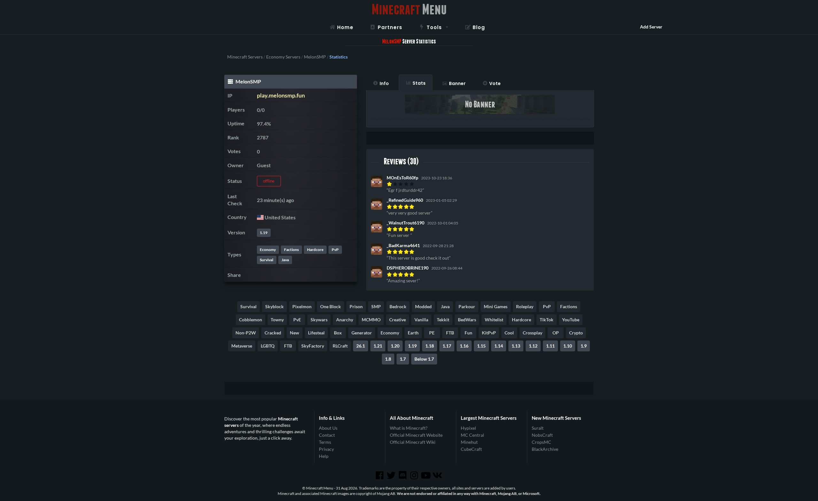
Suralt (538, 428)
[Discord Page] (403, 475)
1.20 (395, 345)
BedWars (467, 319)
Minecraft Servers (245, 57)
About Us (328, 428)
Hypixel (468, 428)
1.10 (567, 345)
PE (432, 332)
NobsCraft (542, 435)
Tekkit (443, 319)
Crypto (576, 332)
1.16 (464, 345)
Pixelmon (302, 306)
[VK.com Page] (438, 475)
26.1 (360, 345)
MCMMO (371, 319)
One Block (330, 306)
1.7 (403, 359)
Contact (327, 435)
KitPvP (489, 332)
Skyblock (274, 306)
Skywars (319, 319)
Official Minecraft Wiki (413, 442)
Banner (457, 83)
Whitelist (494, 319)
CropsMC (541, 442)
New (294, 332)
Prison (356, 306)
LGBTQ (267, 345)
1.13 (516, 345)
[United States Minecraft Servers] (260, 217)
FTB (450, 332)
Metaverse (241, 345)
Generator (361, 332)
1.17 (447, 345)
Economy (268, 249)
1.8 (388, 359)
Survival (266, 259)
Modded (423, 306)
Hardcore (315, 249)
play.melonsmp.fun (281, 95)
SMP (376, 306)
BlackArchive (545, 449)
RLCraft (340, 345)
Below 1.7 (424, 359)
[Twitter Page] (391, 475)
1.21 (378, 345)
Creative (397, 319)
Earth (413, 332)
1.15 (481, 345)
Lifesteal (316, 332)
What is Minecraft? (409, 428)
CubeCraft (471, 449)
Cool (509, 332)
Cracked (273, 332)
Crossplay (532, 332)
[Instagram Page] (415, 475)
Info (384, 83)
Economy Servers (283, 57)
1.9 (584, 345)
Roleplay (524, 306)
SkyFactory (312, 345)
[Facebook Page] (380, 475)
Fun (468, 332)
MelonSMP (315, 57)
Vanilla (421, 319)
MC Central (472, 435)
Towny (277, 319)
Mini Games (495, 306)
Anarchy (344, 319)
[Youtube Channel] (426, 475)
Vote (495, 83)
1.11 (550, 345)
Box (338, 332)
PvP (335, 249)
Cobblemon (250, 319)
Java (285, 259)
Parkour (467, 306)
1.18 (429, 345)
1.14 (498, 345)
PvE (297, 319)
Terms (325, 442)
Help (323, 456)
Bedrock (398, 306)
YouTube (570, 319)
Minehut (469, 442)
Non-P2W (245, 332)
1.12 (533, 345)
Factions (291, 249)
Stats (419, 83)
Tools (434, 27)
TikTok (546, 319)
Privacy (326, 449)
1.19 (263, 232)
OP (555, 332)
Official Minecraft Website (416, 435)
